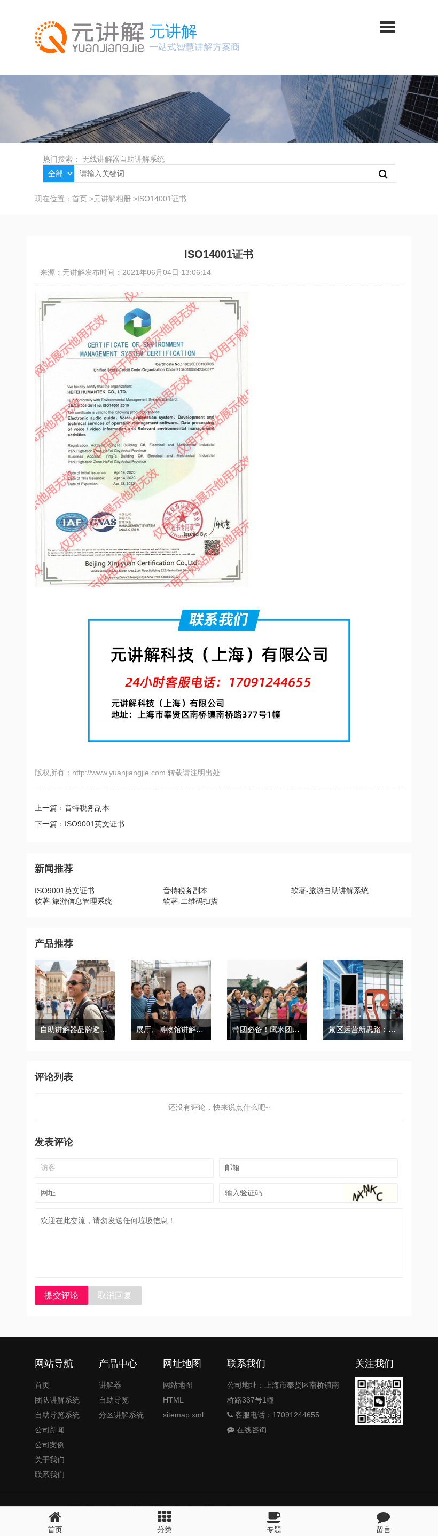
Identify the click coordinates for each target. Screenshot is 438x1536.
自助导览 (114, 1400)
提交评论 (61, 1295)
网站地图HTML (178, 1392)
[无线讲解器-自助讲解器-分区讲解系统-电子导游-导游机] (89, 37)
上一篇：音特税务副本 (72, 808)
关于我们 (50, 1459)
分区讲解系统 (121, 1415)
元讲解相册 (112, 198)
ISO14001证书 (161, 198)
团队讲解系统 (57, 1400)
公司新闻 (50, 1429)
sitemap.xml (183, 1415)
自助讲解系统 (142, 159)
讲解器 (110, 1385)
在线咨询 (250, 1429)
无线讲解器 (101, 159)
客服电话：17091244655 (276, 1415)
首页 (79, 198)
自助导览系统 (57, 1415)
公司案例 (50, 1444)
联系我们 (50, 1474)
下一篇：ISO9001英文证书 (79, 824)
